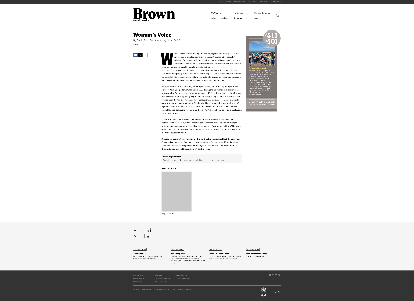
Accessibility (186, 289)
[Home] (155, 14)
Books (257, 18)
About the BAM (276, 2)
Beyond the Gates (262, 13)
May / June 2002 (170, 40)
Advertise (263, 2)
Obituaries (237, 18)
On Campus (216, 13)
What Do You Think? (220, 18)
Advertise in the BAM (162, 279)
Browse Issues (239, 2)
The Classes (238, 13)
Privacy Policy (176, 289)
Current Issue (138, 276)
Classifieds (252, 2)
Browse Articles (225, 2)
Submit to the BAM (183, 279)
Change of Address (161, 282)
